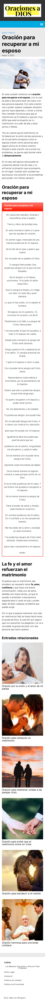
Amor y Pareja (8, 33)
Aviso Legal (9, 972)
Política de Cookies (12, 980)
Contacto (8, 976)
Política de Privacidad (14, 984)
